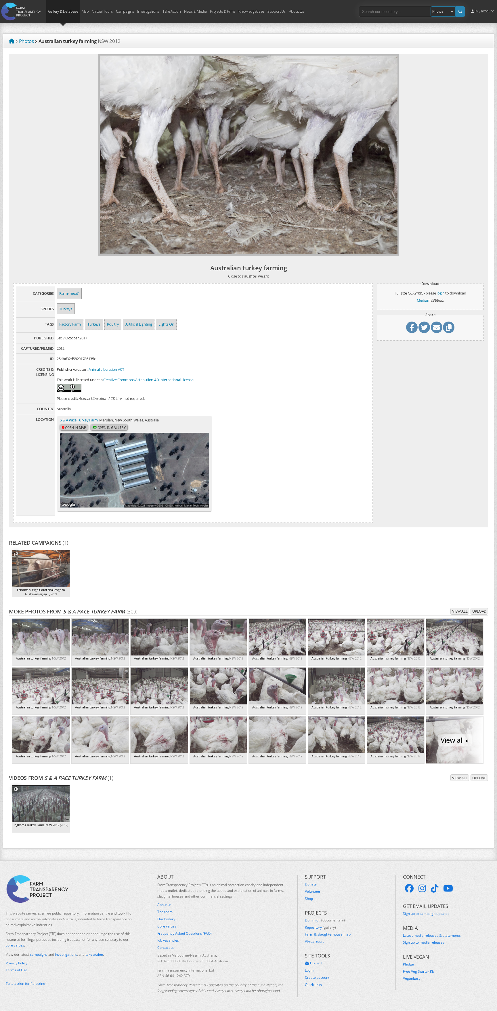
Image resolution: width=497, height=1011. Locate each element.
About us (164, 904)
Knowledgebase (251, 11)
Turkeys (65, 308)
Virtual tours (314, 941)
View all (459, 611)
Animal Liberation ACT (106, 369)
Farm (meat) (69, 293)
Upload (479, 611)
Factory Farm (70, 324)
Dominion (325, 920)
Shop (309, 898)
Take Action (172, 11)
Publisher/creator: (72, 369)
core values (15, 945)
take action (94, 954)
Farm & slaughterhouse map (328, 934)
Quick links (313, 985)
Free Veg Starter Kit (418, 971)
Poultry (113, 324)
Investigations (148, 11)
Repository (320, 927)
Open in (75, 427)
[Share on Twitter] (424, 327)
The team (165, 912)
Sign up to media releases (423, 942)
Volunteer (312, 891)
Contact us (165, 947)
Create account (317, 977)
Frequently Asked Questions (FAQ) (184, 933)
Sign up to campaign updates (426, 913)
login (440, 293)
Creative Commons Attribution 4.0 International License (148, 379)
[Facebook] (409, 888)
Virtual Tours (102, 11)
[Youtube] (448, 888)
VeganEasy (411, 978)
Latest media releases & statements (432, 935)
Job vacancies (168, 940)
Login (309, 970)
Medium (424, 300)
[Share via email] (436, 327)
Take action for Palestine (25, 983)
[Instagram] (422, 888)
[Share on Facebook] (412, 327)
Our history (166, 919)
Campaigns (125, 11)
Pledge (408, 964)
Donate (311, 884)
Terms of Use (16, 970)
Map (85, 11)
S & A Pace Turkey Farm (79, 420)
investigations (66, 954)
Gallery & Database (63, 11)
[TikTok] (434, 888)
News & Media (195, 11)
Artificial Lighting (138, 324)
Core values (166, 926)
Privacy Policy (16, 963)
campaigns (38, 954)
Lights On (166, 324)
